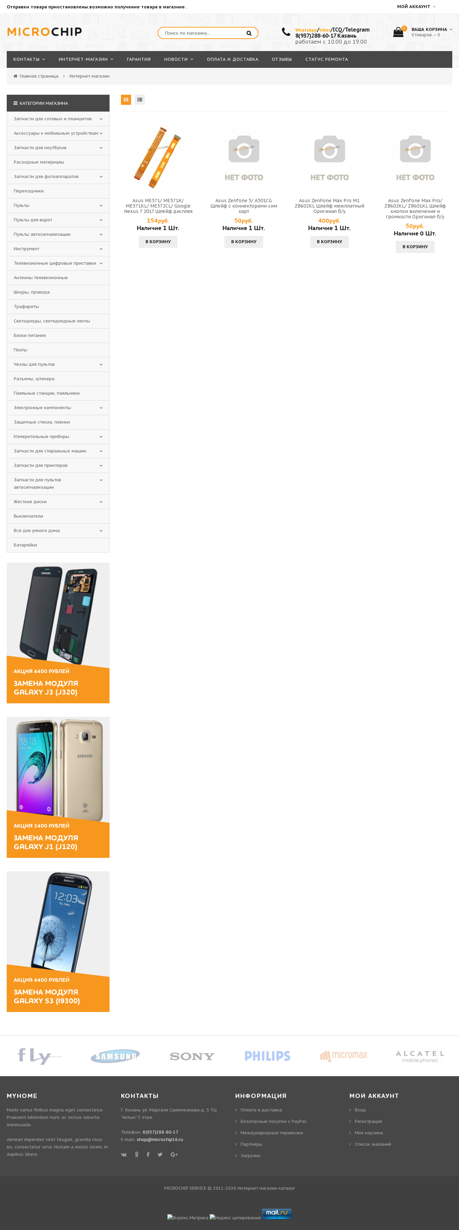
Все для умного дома (37, 530)
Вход (360, 1110)
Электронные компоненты (42, 407)
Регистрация (368, 1121)
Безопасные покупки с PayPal (273, 1121)
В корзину (158, 242)
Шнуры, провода (32, 292)
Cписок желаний (373, 1144)
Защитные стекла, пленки (42, 422)
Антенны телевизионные (41, 277)
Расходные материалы (39, 162)
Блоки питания (30, 335)
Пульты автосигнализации (42, 234)
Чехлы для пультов (34, 364)
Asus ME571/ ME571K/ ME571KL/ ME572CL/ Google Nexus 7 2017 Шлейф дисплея (158, 205)
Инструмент (26, 249)
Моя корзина (369, 1133)
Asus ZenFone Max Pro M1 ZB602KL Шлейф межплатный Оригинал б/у (329, 205)
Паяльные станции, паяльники (47, 393)
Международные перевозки (272, 1133)
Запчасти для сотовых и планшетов (53, 119)
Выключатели (28, 516)
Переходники (29, 191)
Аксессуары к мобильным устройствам (56, 133)
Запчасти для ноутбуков (40, 147)
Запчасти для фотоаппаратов (46, 176)
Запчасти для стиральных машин (50, 451)
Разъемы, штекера (34, 379)
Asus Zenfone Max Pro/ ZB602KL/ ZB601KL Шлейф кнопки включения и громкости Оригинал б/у (415, 208)
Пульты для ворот (33, 220)
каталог (287, 1188)
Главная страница (39, 76)
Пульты (21, 205)
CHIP (45, 32)
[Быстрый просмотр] (158, 155)
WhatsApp (306, 30)
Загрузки (250, 1155)
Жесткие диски (30, 501)
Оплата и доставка (261, 1110)
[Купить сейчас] (127, 155)
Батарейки (25, 545)
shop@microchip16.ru (160, 1139)
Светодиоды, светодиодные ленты (52, 321)
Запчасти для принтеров (41, 465)
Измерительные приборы (41, 436)
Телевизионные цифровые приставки (55, 263)
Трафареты (26, 306)
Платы (20, 350)
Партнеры (251, 1144)
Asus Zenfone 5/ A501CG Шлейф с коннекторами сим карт (243, 205)
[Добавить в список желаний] (189, 155)
